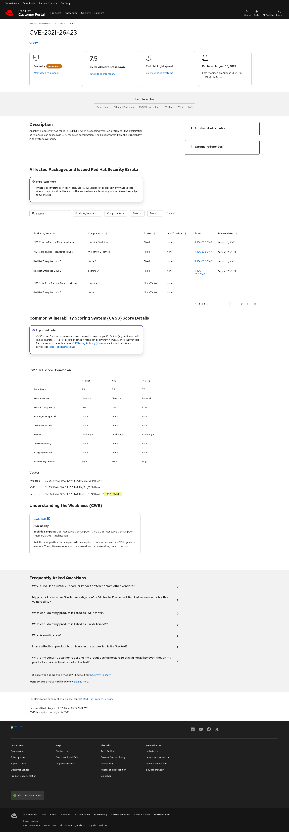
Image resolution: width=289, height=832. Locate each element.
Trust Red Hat (108, 751)
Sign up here (81, 681)
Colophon (106, 775)
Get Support (67, 3)
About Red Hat (30, 814)
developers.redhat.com (158, 757)
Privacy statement (31, 825)
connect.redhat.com (156, 763)
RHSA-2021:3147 (203, 251)
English (257, 15)
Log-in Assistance (65, 763)
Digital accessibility (97, 825)
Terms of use (50, 825)
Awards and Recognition (113, 769)
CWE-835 (40, 519)
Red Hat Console (48, 3)
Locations (65, 814)
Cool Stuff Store (142, 814)
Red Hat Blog (100, 814)
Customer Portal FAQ (67, 757)
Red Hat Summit (162, 814)
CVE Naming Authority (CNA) (87, 343)
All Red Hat (268, 15)
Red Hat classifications (62, 346)
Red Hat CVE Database (40, 23)
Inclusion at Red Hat (120, 814)
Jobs (43, 814)
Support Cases (18, 763)
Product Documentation (23, 775)
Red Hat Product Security (98, 699)
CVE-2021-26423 (67, 23)
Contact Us (62, 751)
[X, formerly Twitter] (217, 730)
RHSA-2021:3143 (203, 242)
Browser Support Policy (113, 757)
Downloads (29, 3)
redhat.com (152, 751)
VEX (32, 43)
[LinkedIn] (193, 730)
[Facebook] (209, 730)
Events (53, 814)
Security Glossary (100, 675)
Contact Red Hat (82, 814)
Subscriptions (12, 3)
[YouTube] (201, 730)
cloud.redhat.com (155, 769)
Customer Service (20, 769)
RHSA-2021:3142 (203, 261)
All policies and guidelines (72, 825)
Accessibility (107, 763)
